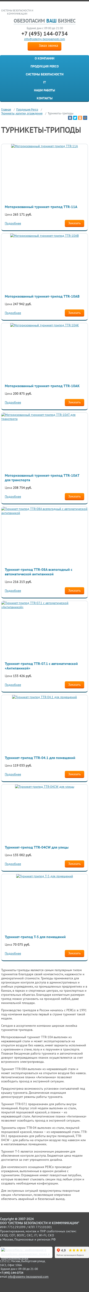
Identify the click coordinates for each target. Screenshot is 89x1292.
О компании (44, 58)
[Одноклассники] (80, 118)
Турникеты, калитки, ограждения (21, 113)
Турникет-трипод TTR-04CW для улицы (36, 847)
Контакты (44, 98)
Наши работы (44, 90)
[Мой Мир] (85, 118)
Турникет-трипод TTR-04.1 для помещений (40, 757)
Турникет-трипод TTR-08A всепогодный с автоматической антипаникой (38, 571)
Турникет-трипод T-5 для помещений (35, 936)
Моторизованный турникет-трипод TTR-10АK (42, 385)
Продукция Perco (45, 66)
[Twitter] (75, 118)
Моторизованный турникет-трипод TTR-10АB (42, 296)
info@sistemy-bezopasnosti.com (44, 39)
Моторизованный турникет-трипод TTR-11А (41, 206)
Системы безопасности (44, 74)
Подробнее (13, 223)
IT (44, 82)
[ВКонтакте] (70, 118)
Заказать (74, 223)
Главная (6, 109)
